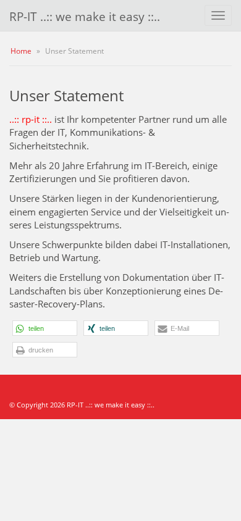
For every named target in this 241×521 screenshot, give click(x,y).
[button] (44, 328)
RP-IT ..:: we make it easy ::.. (84, 17)
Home (21, 51)
